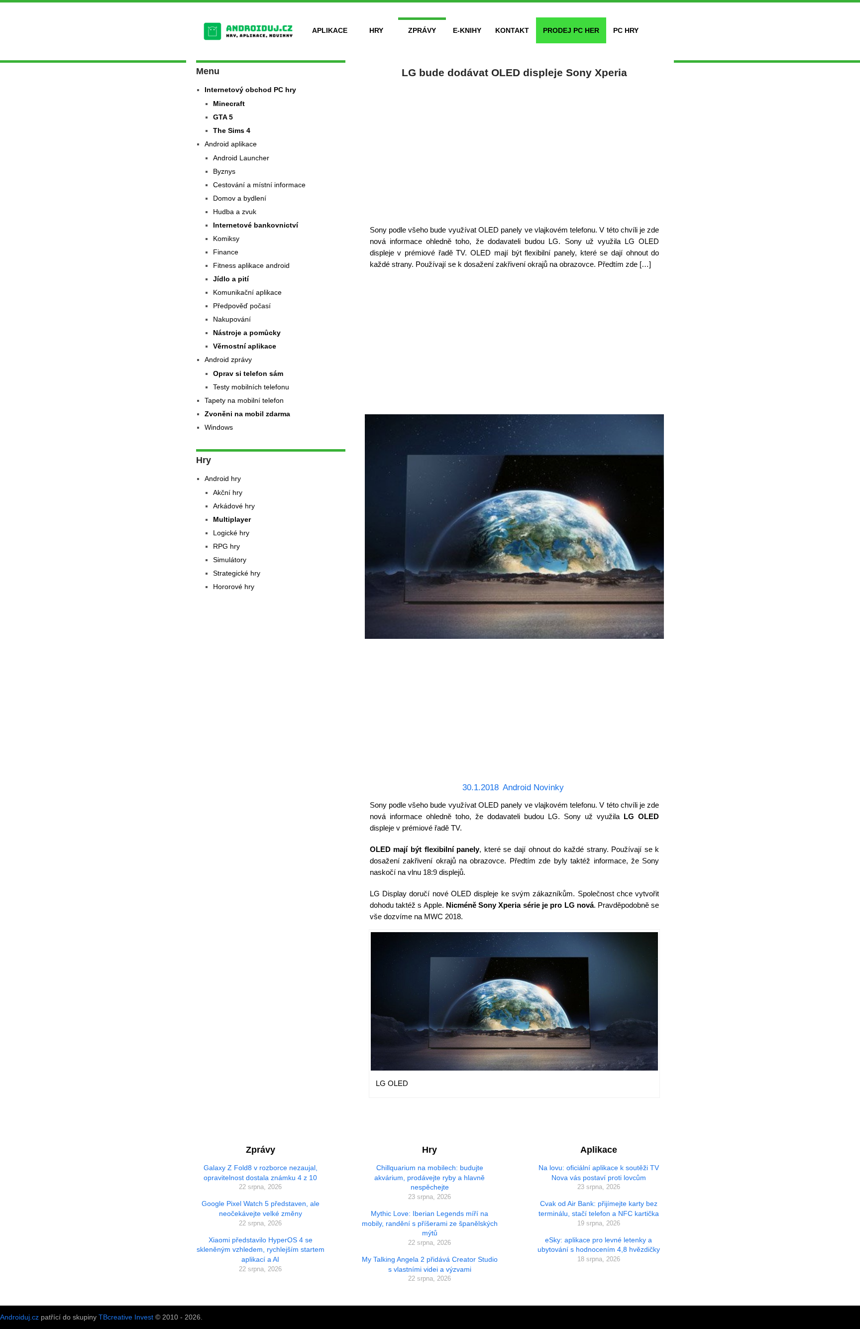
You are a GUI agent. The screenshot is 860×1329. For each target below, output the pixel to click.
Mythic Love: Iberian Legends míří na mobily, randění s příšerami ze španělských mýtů (430, 1223)
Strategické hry (236, 573)
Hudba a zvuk (234, 212)
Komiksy (226, 238)
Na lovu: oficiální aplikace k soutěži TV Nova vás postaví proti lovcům (598, 1173)
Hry (376, 30)
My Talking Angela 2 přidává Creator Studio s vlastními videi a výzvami (430, 1264)
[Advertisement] (514, 149)
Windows (219, 427)
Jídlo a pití (231, 279)
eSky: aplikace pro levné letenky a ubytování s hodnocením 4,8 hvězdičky (599, 1245)
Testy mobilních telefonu (251, 387)
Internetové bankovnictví (255, 225)
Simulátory (229, 560)
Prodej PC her (571, 30)
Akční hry (227, 492)
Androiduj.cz (19, 1317)
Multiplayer (232, 519)
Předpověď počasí (242, 306)
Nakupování (232, 319)
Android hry (223, 479)
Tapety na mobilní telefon (244, 400)
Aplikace (329, 30)
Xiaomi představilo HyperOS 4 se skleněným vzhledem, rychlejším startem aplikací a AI (260, 1249)
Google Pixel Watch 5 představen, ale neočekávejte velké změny (261, 1208)
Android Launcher (241, 158)
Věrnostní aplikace (244, 346)
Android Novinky (533, 787)
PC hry (626, 30)
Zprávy (422, 30)
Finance (225, 252)
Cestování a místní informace (259, 185)
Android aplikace (231, 144)
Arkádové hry (234, 506)
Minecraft (229, 104)
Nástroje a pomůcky (247, 333)
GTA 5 (223, 117)
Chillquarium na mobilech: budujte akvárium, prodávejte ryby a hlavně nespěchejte (429, 1177)
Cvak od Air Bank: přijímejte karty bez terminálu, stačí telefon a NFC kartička (598, 1208)
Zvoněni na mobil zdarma (247, 414)
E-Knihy (467, 30)
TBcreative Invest (126, 1317)
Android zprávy (228, 359)
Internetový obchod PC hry (250, 90)
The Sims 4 (231, 130)
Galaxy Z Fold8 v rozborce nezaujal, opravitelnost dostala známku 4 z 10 (261, 1173)
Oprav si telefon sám (248, 373)
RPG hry (226, 546)
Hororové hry (233, 587)
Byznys (224, 171)
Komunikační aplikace (247, 292)
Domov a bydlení (239, 198)
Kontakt (512, 30)
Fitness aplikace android (251, 265)
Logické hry (231, 533)
